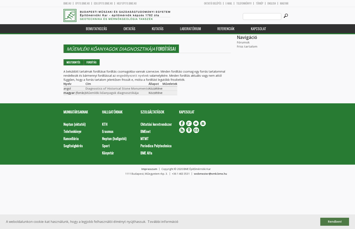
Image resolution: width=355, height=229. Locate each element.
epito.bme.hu (82, 3)
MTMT (145, 138)
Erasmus (107, 131)
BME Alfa (146, 152)
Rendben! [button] (335, 221)
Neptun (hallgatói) (114, 138)
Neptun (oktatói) (74, 124)
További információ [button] (163, 221)
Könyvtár (108, 152)
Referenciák (225, 28)
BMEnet (146, 131)
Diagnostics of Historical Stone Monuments (117, 88)
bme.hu (67, 3)
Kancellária (71, 138)
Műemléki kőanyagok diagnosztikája (112, 93)
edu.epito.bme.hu (103, 3)
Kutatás (158, 28)
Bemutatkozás (96, 28)
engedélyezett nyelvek (132, 75)
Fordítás (91, 62)
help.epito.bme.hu (127, 3)
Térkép (259, 3)
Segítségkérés (73, 145)
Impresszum (149, 169)
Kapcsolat (258, 28)
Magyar (284, 3)
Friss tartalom (247, 46)
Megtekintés (73, 62)
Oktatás (129, 28)
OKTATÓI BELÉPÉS (212, 3)
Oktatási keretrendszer (156, 124)
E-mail (229, 3)
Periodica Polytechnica (156, 145)
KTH (104, 124)
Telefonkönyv (244, 3)
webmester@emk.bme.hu (210, 173)
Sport (106, 145)
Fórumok (243, 42)
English (271, 3)
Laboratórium (190, 28)
